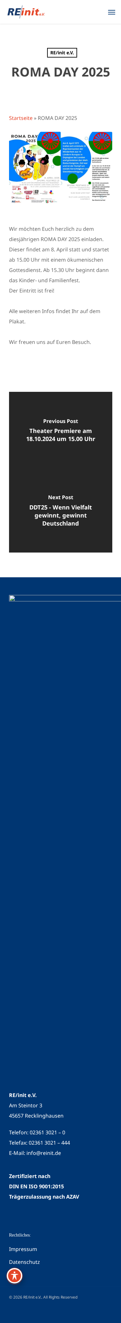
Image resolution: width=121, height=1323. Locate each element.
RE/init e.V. (62, 53)
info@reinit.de (43, 1152)
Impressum (23, 1249)
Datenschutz (24, 1261)
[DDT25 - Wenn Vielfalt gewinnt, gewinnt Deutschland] (60, 512)
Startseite (21, 118)
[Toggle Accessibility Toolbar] (14, 1275)
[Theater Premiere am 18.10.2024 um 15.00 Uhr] (60, 432)
